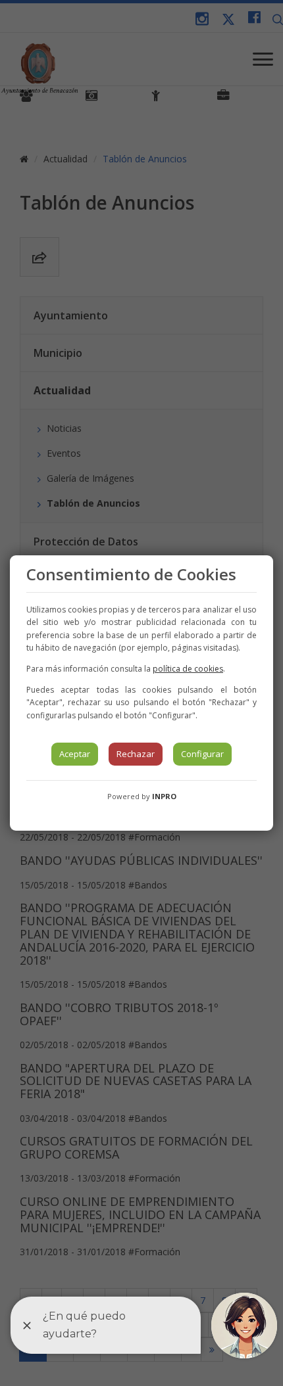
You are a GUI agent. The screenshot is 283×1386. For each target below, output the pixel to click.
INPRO (164, 796)
